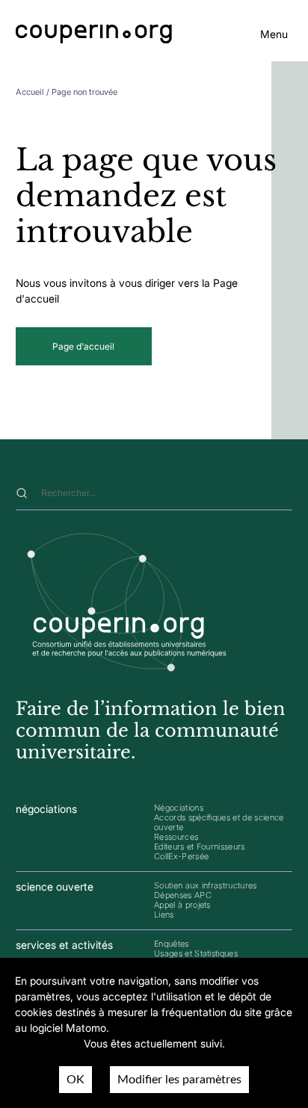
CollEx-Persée (181, 856)
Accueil (30, 92)
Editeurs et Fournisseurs (199, 846)
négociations (46, 808)
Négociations (178, 807)
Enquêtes (171, 943)
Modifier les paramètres (179, 1080)
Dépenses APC (183, 895)
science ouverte (54, 886)
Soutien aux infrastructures (205, 885)
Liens (164, 914)
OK (75, 1080)
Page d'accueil (83, 346)
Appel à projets (182, 905)
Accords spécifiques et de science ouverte (219, 822)
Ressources (176, 837)
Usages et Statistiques (196, 953)
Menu (274, 34)
